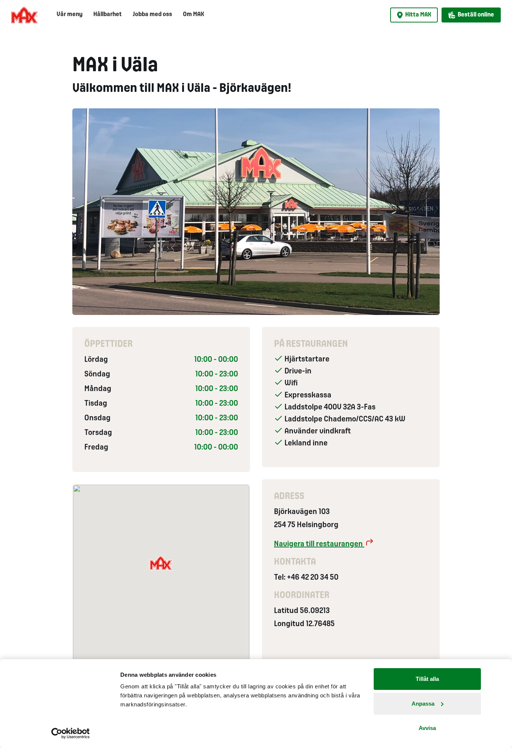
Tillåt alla (427, 679)
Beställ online (476, 15)
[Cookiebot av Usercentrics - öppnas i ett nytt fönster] (70, 733)
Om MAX (193, 14)
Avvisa (427, 728)
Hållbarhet (107, 14)
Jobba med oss (152, 14)
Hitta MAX (418, 15)
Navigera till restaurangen (319, 544)
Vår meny (69, 14)
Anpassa (423, 703)
